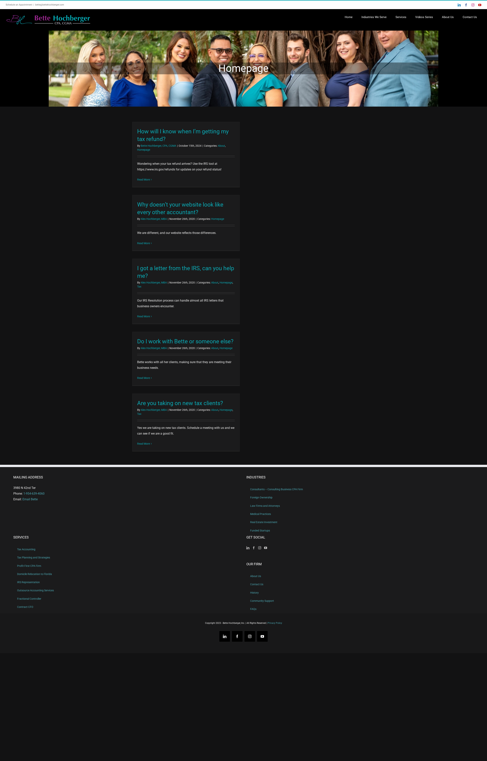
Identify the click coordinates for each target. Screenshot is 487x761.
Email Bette (30, 499)
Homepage (143, 149)
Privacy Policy (275, 623)
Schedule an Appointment (19, 4)
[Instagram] (259, 547)
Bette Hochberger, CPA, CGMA (158, 145)
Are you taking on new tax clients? (180, 403)
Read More (143, 179)
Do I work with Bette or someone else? (185, 341)
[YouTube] (265, 547)
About (221, 145)
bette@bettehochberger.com (49, 4)
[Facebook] (253, 547)
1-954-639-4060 (34, 493)
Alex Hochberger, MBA (154, 218)
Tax (139, 286)
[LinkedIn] (247, 547)
